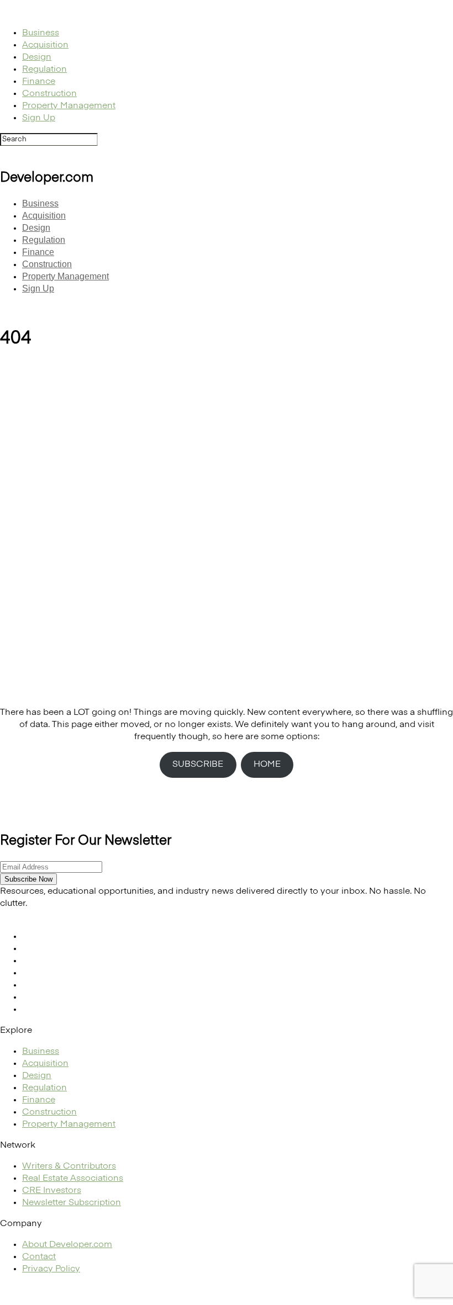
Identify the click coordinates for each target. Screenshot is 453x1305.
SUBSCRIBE (197, 764)
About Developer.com (67, 1244)
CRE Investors (51, 1190)
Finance (38, 81)
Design (36, 57)
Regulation (44, 69)
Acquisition (45, 45)
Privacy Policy (51, 1269)
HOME (267, 764)
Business (40, 33)
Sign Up (38, 118)
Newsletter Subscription (71, 1202)
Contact (39, 1257)
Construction (49, 93)
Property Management (68, 106)
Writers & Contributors (69, 1166)
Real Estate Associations (72, 1178)
